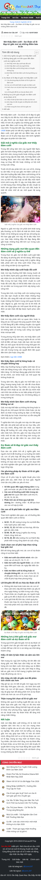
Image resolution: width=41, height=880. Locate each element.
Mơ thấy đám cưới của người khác (18, 66)
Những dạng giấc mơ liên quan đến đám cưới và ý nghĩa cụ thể (19, 59)
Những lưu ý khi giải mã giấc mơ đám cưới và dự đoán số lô (20, 96)
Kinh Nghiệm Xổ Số (24, 22)
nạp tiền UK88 (16, 357)
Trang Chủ (5, 17)
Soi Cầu (15, 17)
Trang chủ (13, 22)
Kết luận (7, 109)
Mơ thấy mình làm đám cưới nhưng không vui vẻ (22, 74)
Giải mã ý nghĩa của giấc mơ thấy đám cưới (20, 56)
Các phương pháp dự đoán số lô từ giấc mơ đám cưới (21, 81)
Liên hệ (25, 859)
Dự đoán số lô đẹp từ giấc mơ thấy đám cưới (20, 78)
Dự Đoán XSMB (27, 17)
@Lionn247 (28, 866)
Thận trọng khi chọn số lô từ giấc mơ (19, 107)
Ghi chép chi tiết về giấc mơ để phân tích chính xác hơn (22, 103)
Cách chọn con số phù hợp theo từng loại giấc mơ (22, 88)
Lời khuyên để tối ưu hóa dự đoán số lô (20, 92)
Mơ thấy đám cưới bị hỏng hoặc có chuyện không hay (21, 69)
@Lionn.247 (27, 871)
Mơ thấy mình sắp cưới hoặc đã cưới (19, 63)
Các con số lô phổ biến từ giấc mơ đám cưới (21, 85)
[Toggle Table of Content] (35, 52)
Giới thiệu (16, 859)
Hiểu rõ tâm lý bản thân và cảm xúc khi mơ (21, 100)
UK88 (3, 130)
